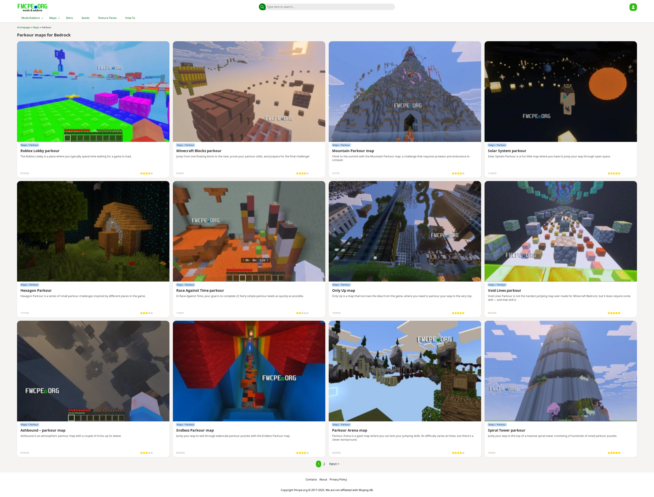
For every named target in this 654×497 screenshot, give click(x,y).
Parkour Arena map (349, 430)
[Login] (633, 7)
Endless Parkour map (195, 430)
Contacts (311, 479)
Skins (69, 18)
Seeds (85, 18)
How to (130, 18)
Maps (53, 18)
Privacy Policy (338, 479)
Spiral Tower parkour (506, 430)
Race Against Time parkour (200, 290)
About (323, 479)
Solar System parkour (507, 151)
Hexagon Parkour (36, 290)
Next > (334, 464)
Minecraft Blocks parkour (199, 151)
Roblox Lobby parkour (40, 151)
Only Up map (343, 290)
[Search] (262, 6)
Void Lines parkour (504, 290)
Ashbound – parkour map (42, 430)
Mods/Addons (30, 18)
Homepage (23, 27)
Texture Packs (107, 18)
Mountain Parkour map (353, 151)
